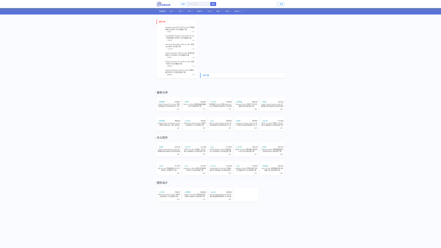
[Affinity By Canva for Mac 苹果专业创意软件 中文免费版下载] (195, 134)
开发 (190, 11)
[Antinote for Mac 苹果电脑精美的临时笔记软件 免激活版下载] (272, 171)
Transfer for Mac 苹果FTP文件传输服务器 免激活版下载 (246, 116)
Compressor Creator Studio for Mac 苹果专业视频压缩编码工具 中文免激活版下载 (246, 146)
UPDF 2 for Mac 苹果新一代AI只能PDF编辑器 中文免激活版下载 (272, 146)
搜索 (213, 4)
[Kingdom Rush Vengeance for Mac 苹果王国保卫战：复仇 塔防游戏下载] (169, 134)
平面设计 (169, 40)
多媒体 (199, 11)
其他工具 (280, 113)
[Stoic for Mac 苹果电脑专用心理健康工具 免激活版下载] (272, 200)
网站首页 (162, 11)
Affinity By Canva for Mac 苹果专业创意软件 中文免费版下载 (195, 146)
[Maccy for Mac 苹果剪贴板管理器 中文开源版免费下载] (195, 104)
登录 (281, 4)
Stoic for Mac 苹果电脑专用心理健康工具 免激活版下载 (272, 213)
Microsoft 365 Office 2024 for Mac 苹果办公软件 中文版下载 (180, 45)
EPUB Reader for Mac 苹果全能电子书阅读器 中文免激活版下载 (220, 183)
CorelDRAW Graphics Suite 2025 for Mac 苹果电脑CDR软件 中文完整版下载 (179, 37)
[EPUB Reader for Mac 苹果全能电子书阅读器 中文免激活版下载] (220, 171)
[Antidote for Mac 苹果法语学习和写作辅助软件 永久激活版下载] (246, 200)
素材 (218, 11)
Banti (212, 143)
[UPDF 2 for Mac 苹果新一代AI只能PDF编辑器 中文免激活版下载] (272, 134)
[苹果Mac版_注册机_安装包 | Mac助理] (166, 4)
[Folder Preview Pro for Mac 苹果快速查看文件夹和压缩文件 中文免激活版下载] (169, 104)
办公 (172, 11)
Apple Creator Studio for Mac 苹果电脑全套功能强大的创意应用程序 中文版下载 (272, 116)
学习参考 (229, 180)
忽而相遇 (162, 113)
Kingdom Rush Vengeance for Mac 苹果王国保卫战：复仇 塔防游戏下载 (169, 146)
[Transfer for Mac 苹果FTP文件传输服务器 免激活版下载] (246, 104)
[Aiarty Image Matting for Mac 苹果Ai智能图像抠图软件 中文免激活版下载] (220, 238)
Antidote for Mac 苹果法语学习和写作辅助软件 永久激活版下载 (246, 213)
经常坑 (265, 247)
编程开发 (255, 113)
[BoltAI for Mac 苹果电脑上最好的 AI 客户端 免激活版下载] (246, 171)
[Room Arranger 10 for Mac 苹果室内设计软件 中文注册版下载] (272, 238)
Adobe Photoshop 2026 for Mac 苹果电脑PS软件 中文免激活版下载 (179, 71)
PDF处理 (280, 143)
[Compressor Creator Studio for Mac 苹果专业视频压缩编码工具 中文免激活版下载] (246, 134)
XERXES (214, 209)
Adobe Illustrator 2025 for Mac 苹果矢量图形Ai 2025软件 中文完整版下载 (179, 54)
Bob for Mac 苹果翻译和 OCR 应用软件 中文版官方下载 (169, 213)
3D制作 (169, 31)
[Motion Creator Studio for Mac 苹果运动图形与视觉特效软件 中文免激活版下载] (220, 134)
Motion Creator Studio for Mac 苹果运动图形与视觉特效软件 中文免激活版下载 (220, 146)
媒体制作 (170, 66)
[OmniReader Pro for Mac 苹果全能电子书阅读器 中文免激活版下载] (220, 200)
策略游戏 (177, 143)
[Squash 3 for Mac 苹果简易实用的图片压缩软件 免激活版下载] (195, 238)
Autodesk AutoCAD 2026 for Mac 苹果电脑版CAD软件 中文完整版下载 (180, 28)
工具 (209, 11)
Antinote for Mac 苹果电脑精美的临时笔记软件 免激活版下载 (272, 183)
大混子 (161, 209)
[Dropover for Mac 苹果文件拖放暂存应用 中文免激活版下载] (195, 200)
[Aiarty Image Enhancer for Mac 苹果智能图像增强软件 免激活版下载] (246, 238)
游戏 (227, 11)
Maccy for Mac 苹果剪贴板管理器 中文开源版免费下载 (195, 116)
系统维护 (177, 113)
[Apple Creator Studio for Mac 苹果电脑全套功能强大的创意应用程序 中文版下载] (272, 104)
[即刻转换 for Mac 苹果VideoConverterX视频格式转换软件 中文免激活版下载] (220, 104)
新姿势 (237, 11)
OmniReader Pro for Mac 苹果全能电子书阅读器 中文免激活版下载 (220, 213)
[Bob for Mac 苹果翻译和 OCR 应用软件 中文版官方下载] (169, 200)
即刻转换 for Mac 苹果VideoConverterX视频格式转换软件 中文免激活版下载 (220, 116)
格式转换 (229, 113)
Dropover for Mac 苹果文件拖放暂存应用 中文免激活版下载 (195, 213)
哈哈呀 (187, 113)
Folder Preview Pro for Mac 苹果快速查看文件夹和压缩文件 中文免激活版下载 (169, 116)
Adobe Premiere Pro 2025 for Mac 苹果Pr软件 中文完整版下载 (180, 63)
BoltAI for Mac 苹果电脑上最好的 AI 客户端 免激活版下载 (246, 183)
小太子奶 (213, 113)
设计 (181, 11)
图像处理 (169, 74)
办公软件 (170, 49)
